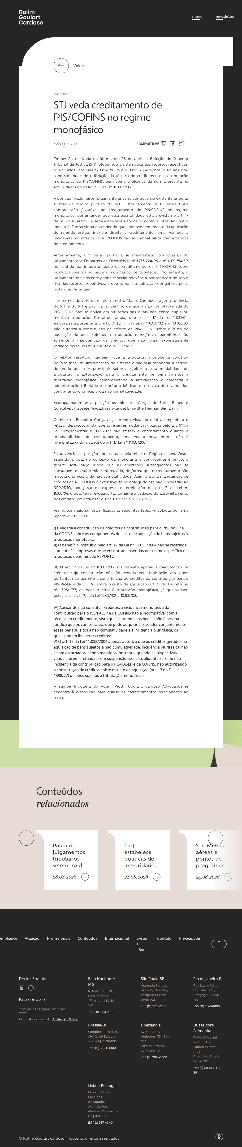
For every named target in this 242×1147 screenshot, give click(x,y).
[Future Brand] (219, 1136)
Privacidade (189, 938)
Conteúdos (87, 938)
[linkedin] (22, 988)
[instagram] (31, 988)
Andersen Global (65, 1019)
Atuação (32, 938)
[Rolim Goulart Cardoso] (35, 17)
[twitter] (182, 143)
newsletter (225, 17)
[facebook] (172, 143)
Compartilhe (147, 143)
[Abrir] (85, 877)
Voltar (78, 65)
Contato (164, 938)
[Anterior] (26, 838)
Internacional (117, 938)
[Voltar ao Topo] (219, 944)
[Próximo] (215, 838)
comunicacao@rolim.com (42, 1009)
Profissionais (58, 938)
